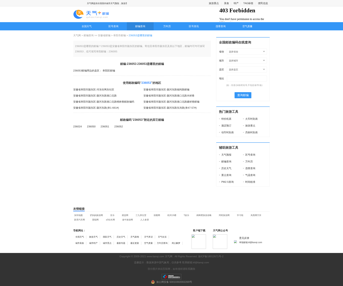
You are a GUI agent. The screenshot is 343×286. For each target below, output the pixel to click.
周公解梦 (176, 243)
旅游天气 (93, 237)
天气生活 (162, 237)
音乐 (112, 215)
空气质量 (247, 26)
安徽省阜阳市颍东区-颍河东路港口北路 (95, 95)
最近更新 (134, 243)
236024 (77, 126)
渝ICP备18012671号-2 (210, 256)
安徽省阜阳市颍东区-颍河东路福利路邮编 (166, 89)
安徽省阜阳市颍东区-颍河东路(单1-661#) (96, 107)
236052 (118, 126)
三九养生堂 (141, 215)
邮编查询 (140, 26)
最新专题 (121, 243)
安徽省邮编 (104, 35)
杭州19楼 (171, 215)
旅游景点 (214, 3)
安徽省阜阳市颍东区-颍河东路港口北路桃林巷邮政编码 (103, 101)
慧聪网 (95, 219)
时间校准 (249, 181)
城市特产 (93, 243)
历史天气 (225, 168)
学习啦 (240, 215)
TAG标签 (248, 3)
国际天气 (107, 237)
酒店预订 (225, 125)
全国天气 (87, 26)
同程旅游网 (224, 215)
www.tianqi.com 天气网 (159, 256)
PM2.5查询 (226, 181)
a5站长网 (110, 219)
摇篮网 (125, 215)
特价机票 (225, 118)
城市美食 (79, 243)
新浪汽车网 (79, 219)
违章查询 (221, 26)
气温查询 (249, 175)
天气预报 (225, 154)
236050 (91, 126)
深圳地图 (78, 215)
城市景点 (107, 243)
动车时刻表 (226, 132)
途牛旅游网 (127, 219)
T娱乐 (186, 215)
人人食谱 (144, 219)
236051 (105, 126)
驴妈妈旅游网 (96, 215)
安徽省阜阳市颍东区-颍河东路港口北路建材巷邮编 (171, 101)
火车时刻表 (250, 118)
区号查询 (113, 26)
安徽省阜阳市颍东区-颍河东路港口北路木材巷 (168, 95)
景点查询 (225, 175)
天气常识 (148, 237)
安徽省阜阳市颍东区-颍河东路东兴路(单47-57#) (170, 107)
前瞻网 (157, 215)
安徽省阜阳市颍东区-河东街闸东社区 (93, 89)
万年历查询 (162, 243)
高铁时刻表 (250, 132)
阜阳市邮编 (119, 35)
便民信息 (263, 3)
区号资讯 (194, 26)
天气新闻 (134, 237)
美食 (226, 3)
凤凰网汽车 (256, 215)
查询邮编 (243, 95)
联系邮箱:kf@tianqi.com (195, 262)
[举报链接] (171, 277)
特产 (236, 3)
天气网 (77, 35)
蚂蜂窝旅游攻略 (204, 215)
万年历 (167, 26)
